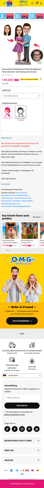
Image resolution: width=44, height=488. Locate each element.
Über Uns (9, 450)
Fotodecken (16, 201)
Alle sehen (36, 217)
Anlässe (8, 460)
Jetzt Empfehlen (20, 321)
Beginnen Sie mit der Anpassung (22, 484)
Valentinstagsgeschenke (21, 206)
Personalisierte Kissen (20, 195)
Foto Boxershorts (20, 198)
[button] (3, 231)
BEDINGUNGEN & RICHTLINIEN (18, 441)
